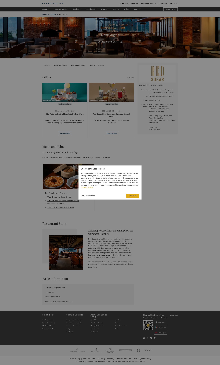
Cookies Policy (87, 187)
